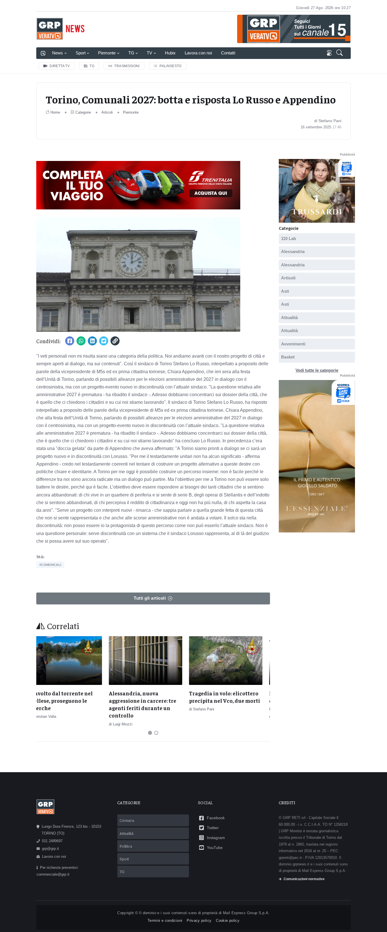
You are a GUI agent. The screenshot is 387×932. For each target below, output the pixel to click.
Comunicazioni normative (304, 879)
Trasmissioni (126, 66)
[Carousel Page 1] (150, 733)
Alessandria (293, 251)
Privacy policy (199, 920)
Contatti (228, 52)
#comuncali (50, 564)
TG (131, 52)
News (57, 52)
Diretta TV (60, 66)
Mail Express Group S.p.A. (246, 913)
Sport (81, 52)
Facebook (216, 818)
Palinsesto (171, 66)
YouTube (215, 847)
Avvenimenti (293, 343)
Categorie (83, 112)
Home (55, 112)
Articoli (107, 112)
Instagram (216, 837)
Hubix (170, 52)
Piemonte (107, 52)
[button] (340, 53)
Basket (288, 356)
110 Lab (288, 238)
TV (149, 52)
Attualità (289, 317)
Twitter (213, 827)
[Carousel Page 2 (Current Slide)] (156, 733)
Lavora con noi (198, 52)
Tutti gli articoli (150, 598)
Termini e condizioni (165, 920)
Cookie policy (227, 920)
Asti (285, 290)
